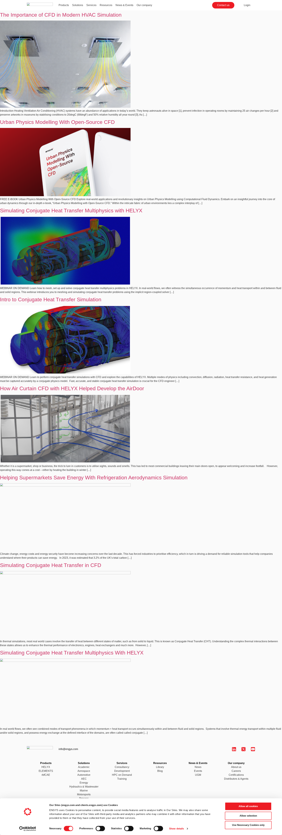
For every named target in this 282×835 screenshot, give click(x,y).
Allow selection (248, 815)
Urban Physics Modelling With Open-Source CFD (57, 122)
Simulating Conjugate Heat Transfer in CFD (50, 565)
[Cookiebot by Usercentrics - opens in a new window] (27, 828)
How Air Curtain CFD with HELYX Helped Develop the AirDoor (72, 388)
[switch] (97, 827)
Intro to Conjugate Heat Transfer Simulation (50, 299)
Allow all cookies (248, 806)
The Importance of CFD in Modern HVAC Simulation (61, 15)
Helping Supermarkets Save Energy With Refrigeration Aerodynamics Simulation (94, 478)
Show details (176, 828)
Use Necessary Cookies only (248, 825)
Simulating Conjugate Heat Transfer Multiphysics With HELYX (71, 653)
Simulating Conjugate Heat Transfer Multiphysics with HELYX (71, 210)
